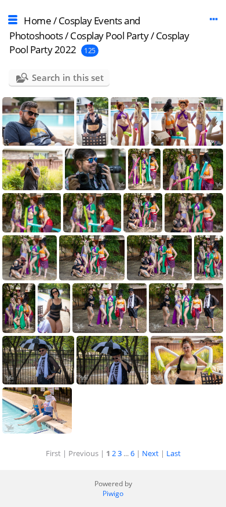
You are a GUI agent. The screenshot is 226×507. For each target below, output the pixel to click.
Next (150, 453)
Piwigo (113, 493)
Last (173, 453)
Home (37, 20)
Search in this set (68, 77)
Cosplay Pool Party (109, 35)
